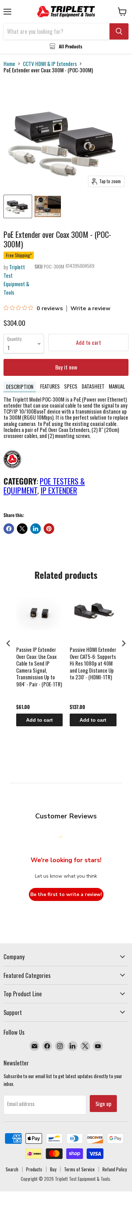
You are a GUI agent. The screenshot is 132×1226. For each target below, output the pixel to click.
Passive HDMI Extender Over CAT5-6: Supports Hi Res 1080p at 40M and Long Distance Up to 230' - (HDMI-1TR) (93, 663)
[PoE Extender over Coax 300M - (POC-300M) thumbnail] (18, 206)
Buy (53, 1169)
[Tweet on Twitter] (22, 528)
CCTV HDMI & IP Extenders (50, 64)
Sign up (103, 1103)
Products (34, 1169)
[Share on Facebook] (9, 528)
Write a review (90, 308)
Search (12, 1169)
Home (9, 64)
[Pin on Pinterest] (49, 528)
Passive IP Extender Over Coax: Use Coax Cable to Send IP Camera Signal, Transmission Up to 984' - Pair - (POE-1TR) (39, 666)
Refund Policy (114, 1169)
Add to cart (39, 720)
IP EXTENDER (58, 490)
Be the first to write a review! (66, 894)
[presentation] (8, 643)
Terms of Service (79, 1169)
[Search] (118, 31)
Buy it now (66, 367)
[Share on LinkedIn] (35, 528)
